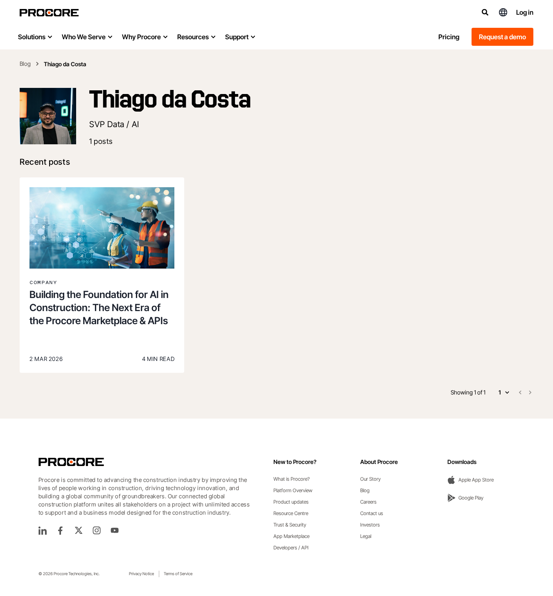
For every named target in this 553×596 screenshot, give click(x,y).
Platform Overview (292, 490)
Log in (524, 12)
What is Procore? (291, 479)
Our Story (370, 479)
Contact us (371, 513)
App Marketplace (291, 536)
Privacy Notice (141, 573)
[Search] (485, 12)
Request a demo (502, 37)
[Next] (530, 392)
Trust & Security (289, 525)
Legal (365, 536)
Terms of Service (178, 573)
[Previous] (520, 392)
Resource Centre (290, 513)
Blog (25, 63)
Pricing (448, 37)
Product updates (291, 502)
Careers (368, 502)
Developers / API (291, 547)
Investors (370, 525)
